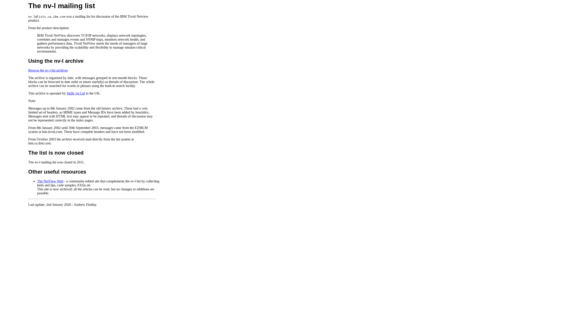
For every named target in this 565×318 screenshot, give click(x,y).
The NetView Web (50, 181)
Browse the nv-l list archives (48, 70)
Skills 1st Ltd (76, 93)
